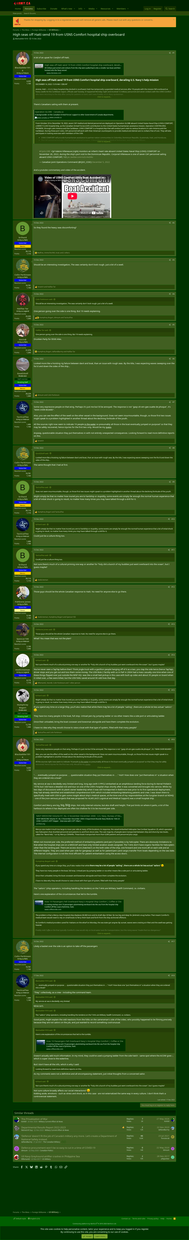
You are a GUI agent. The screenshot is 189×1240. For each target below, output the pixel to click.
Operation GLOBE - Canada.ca (49, 111)
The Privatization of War (34, 1119)
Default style (20, 1218)
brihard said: (41, 524)
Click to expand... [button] (104, 97)
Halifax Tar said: (42, 330)
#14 (173, 655)
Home (18, 8)
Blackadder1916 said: (44, 981)
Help (162, 1218)
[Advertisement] (45, 45)
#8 (174, 448)
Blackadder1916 (21, 38)
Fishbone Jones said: (44, 629)
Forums (29, 8)
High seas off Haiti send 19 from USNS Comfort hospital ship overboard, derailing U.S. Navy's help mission (95, 65)
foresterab (165, 1138)
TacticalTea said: (42, 487)
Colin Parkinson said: (44, 299)
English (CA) (35, 1218)
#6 (174, 359)
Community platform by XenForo (94, 1224)
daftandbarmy (163, 1130)
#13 (173, 624)
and (46, 287)
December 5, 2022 (101, 162)
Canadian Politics (46, 1150)
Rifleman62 (25, 1159)
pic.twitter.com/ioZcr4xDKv (80, 157)
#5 (174, 325)
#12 (173, 587)
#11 (173, 550)
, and (56, 317)
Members (121, 8)
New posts (17, 13)
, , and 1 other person (58, 683)
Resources (105, 8)
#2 (174, 223)
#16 (173, 739)
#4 (174, 294)
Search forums (30, 13)
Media (91, 8)
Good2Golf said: (42, 453)
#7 (174, 402)
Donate (53, 8)
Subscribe (41, 8)
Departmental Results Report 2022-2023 (43, 1127)
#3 (174, 260)
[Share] (170, 53)
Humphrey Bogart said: (45, 861)
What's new (66, 8)
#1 (174, 53)
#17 (173, 941)
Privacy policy (153, 1218)
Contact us (125, 1218)
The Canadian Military (51, 1142)
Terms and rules (138, 1218)
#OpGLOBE (44, 151)
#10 (173, 519)
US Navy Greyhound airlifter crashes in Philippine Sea (50, 1156)
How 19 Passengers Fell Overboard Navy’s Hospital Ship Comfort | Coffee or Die (83, 901)
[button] (74, 8)
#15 (173, 690)
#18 (173, 975)
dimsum (24, 1150)
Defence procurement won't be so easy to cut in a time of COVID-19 (58, 1147)
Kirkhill (23, 1121)
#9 (174, 482)
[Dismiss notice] (173, 19)
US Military (46, 1159)
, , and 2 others (53, 253)
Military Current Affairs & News (51, 1121)
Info (80, 8)
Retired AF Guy (27, 1130)
